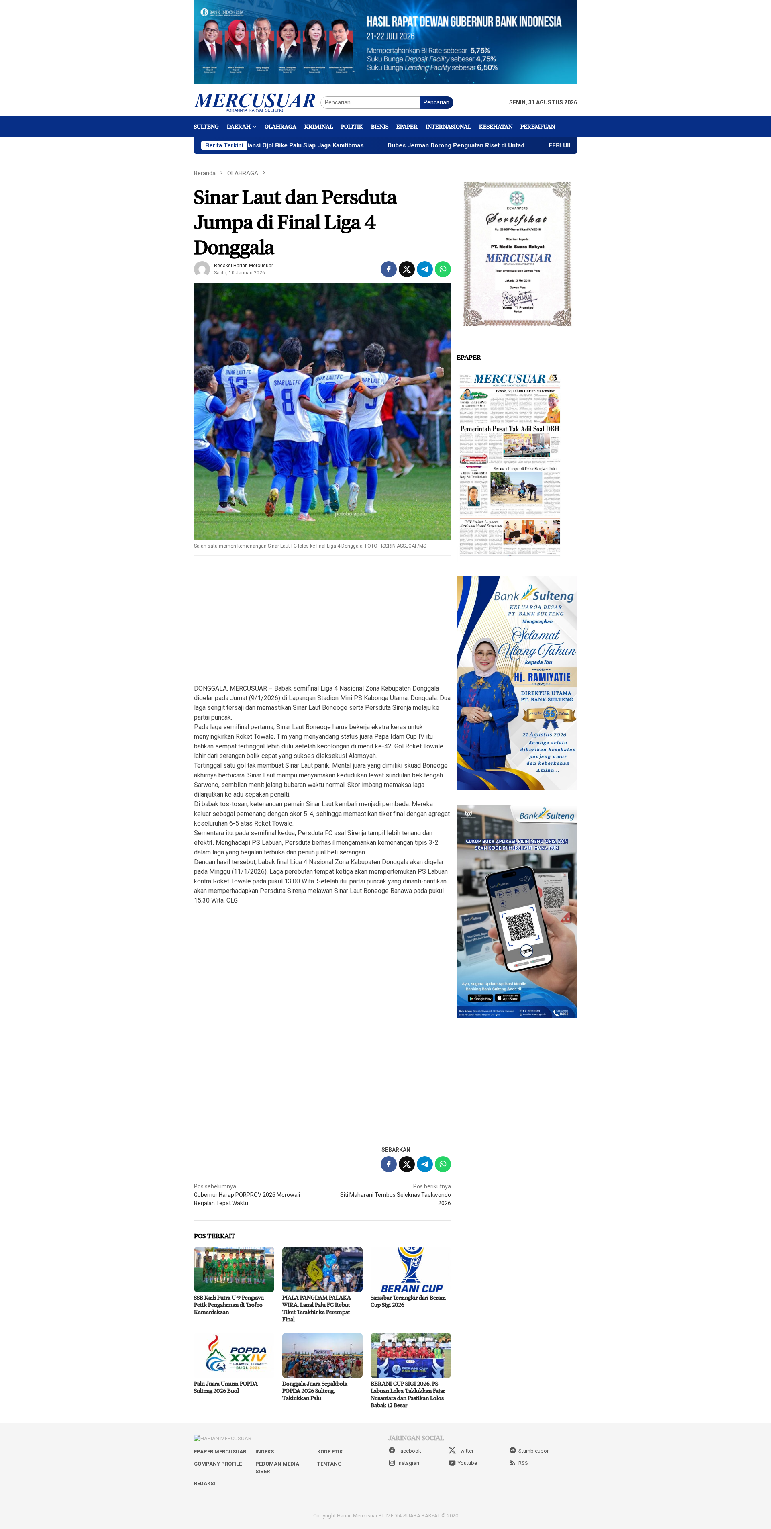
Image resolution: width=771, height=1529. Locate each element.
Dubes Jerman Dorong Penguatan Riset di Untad (386, 145)
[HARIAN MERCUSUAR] (257, 102)
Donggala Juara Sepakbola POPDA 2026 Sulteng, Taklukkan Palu (314, 1391)
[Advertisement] (322, 620)
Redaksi (204, 1483)
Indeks (264, 1452)
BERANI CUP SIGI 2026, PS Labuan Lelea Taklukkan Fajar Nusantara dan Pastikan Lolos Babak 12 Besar (408, 1394)
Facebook (409, 1451)
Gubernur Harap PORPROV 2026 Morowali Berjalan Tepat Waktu (247, 1194)
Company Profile (218, 1464)
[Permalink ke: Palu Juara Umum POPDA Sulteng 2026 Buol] (234, 1355)
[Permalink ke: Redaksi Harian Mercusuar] (202, 269)
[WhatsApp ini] (443, 269)
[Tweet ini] (407, 269)
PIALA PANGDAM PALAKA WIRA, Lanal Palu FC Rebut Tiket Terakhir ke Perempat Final (316, 1308)
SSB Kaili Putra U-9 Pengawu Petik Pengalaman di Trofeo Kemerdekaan (229, 1305)
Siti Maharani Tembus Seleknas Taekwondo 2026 (395, 1194)
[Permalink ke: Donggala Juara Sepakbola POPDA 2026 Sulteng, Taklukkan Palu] (322, 1355)
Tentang (329, 1464)
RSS (523, 1463)
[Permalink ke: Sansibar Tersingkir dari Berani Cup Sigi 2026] (411, 1269)
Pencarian (436, 102)
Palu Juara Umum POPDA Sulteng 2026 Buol (226, 1387)
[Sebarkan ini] (389, 269)
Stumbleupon (534, 1451)
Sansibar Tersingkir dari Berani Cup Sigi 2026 (408, 1301)
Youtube (467, 1463)
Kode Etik (330, 1452)
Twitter (465, 1451)
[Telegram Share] (425, 269)
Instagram (409, 1463)
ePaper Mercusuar (220, 1452)
